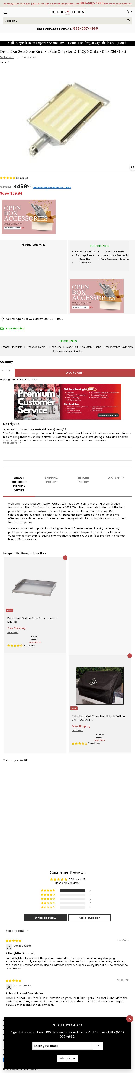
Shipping (5, 379)
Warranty (116, 478)
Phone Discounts (85, 251)
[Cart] (130, 12)
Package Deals (85, 255)
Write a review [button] (45, 918)
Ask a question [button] (90, 918)
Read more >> (12, 442)
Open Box (84, 258)
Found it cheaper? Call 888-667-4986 (52, 187)
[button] (8, 178)
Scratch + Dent (115, 251)
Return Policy (83, 480)
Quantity (6, 362)
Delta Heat (7, 57)
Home (3, 62)
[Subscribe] (98, 1046)
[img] (13, 941)
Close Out (85, 262)
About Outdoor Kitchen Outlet (19, 484)
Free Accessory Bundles (115, 258)
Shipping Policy (51, 480)
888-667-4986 (85, 28)
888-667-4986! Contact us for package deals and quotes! (87, 43)
